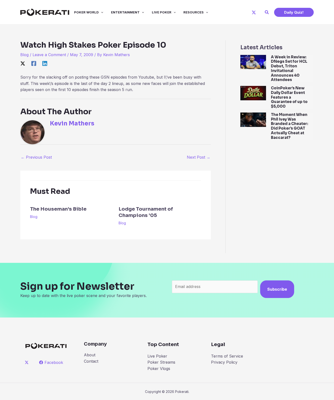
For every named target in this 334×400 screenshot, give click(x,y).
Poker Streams (161, 362)
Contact (91, 361)
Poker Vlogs (158, 368)
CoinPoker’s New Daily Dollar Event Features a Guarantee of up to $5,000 (289, 97)
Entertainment (125, 12)
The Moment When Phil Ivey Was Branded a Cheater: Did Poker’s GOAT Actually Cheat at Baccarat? (289, 126)
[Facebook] (33, 63)
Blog (24, 54)
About (89, 354)
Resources (193, 12)
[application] (101, 12)
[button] (267, 12)
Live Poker (161, 12)
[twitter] (27, 362)
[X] (254, 12)
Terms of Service (227, 356)
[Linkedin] (44, 63)
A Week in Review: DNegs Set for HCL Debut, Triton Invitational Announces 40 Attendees (289, 68)
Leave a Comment (49, 54)
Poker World (86, 12)
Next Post (198, 157)
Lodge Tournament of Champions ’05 (146, 212)
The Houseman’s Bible (58, 209)
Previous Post (36, 157)
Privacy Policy (224, 362)
